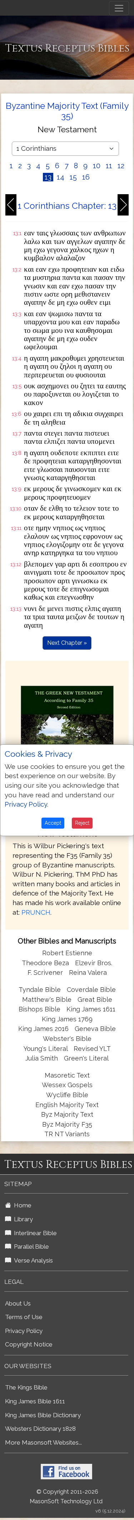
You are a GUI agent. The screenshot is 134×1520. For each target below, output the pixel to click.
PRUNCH (35, 912)
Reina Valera (88, 972)
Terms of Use (24, 1316)
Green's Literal (86, 1058)
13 (48, 177)
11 (109, 165)
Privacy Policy (24, 1330)
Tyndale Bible (40, 989)
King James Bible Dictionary (43, 1415)
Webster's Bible (67, 1038)
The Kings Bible (26, 1387)
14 (60, 177)
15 (73, 177)
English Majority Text (67, 1105)
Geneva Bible (95, 1028)
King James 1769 (67, 1019)
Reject (82, 823)
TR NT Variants (67, 1134)
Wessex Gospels (67, 1085)
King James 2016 (43, 1028)
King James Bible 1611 (35, 1401)
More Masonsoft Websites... (43, 1442)
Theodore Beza (45, 963)
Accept (53, 823)
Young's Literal (46, 1048)
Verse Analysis (32, 1260)
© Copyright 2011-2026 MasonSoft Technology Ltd (66, 1496)
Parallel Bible (30, 1246)
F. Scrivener (45, 972)
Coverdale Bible (91, 989)
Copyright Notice (29, 1344)
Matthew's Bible (46, 999)
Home (21, 1205)
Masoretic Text (67, 1075)
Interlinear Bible (34, 1233)
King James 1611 (90, 1009)
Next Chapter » (67, 642)
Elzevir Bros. (93, 963)
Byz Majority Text (67, 1114)
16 (85, 177)
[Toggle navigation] (119, 8)
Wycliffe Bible (67, 1095)
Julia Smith (42, 1058)
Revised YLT (92, 1048)
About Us (18, 1303)
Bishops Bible (39, 1009)
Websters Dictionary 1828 (40, 1428)
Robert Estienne (67, 953)
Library (22, 1219)
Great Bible (95, 999)
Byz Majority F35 (67, 1124)
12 (121, 165)
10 (96, 165)
